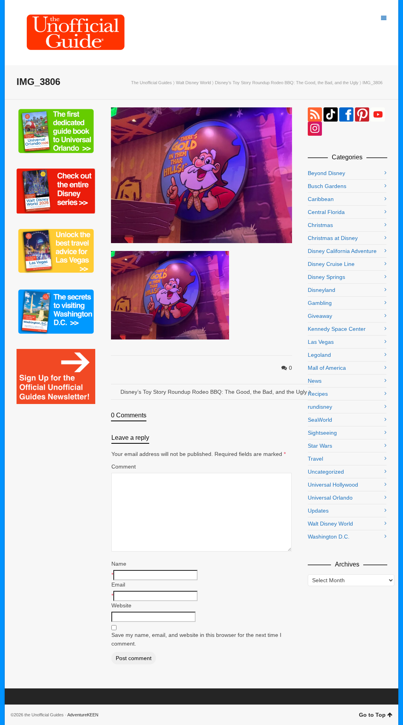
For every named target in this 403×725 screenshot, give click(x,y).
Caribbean (321, 199)
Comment (123, 466)
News (315, 381)
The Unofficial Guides (151, 82)
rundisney (320, 407)
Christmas (320, 225)
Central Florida (326, 212)
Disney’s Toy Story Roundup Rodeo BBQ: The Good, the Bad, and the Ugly (287, 82)
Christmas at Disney (333, 238)
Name (118, 564)
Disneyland (321, 290)
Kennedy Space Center (337, 329)
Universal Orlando (330, 497)
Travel (315, 459)
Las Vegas (321, 342)
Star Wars (320, 446)
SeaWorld (320, 420)
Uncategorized (326, 472)
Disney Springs (326, 277)
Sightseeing (322, 433)
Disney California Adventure (342, 251)
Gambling (320, 303)
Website (121, 605)
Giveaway (320, 316)
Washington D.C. (328, 536)
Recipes (318, 394)
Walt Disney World (193, 82)
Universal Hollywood (333, 484)
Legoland (319, 355)
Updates (318, 510)
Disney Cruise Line (331, 264)
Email (118, 584)
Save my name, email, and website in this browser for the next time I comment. (196, 639)
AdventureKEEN (82, 714)
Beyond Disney (326, 173)
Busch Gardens (327, 186)
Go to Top (372, 715)
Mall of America (327, 368)
